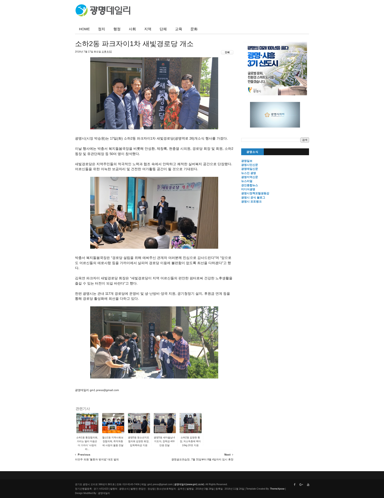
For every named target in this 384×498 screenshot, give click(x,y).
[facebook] (294, 484)
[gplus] (301, 484)
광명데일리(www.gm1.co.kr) (189, 484)
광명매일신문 (249, 168)
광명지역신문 (249, 177)
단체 (163, 29)
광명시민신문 (249, 164)
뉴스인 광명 (248, 173)
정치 (101, 29)
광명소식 (252, 152)
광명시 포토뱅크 (251, 201)
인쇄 (227, 52)
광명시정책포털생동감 (255, 193)
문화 (194, 29)
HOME (84, 29)
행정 (117, 29)
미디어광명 (248, 189)
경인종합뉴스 (249, 185)
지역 (147, 29)
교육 (178, 29)
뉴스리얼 (246, 181)
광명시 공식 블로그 (253, 197)
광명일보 (246, 160)
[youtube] (308, 484)
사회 (132, 29)
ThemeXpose (277, 488)
